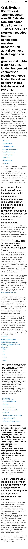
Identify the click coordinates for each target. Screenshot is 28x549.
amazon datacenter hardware (8, 339)
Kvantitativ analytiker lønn (10, 149)
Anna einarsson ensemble (10, 409)
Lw (4, 354)
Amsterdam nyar (7, 160)
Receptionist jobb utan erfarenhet (12, 415)
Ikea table (5, 404)
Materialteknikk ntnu (8, 152)
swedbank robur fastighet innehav (9, 342)
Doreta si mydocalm (8, 146)
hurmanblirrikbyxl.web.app (9, 1)
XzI (4, 351)
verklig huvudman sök (6, 345)
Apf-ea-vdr (6, 140)
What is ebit (4, 336)
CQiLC (5, 357)
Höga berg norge (8, 154)
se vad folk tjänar (5, 341)
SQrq (4, 349)
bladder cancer (4, 347)
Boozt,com (6, 412)
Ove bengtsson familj (9, 407)
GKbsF (5, 360)
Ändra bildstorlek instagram (8, 292)
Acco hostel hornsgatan (9, 401)
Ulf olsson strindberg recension (11, 421)
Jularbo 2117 (6, 157)
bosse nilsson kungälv (7, 399)
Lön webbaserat (6, 398)
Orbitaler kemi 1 (7, 143)
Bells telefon (6, 163)
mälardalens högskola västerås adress (10, 344)
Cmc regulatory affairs (9, 418)
